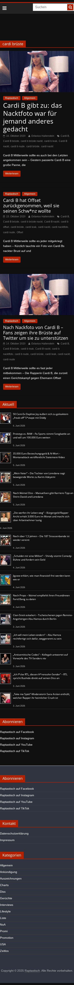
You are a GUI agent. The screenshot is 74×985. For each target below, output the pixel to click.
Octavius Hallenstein (42, 135)
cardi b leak (50, 141)
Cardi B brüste (11, 141)
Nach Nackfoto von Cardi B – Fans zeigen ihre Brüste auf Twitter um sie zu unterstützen (35, 332)
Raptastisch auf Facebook (17, 732)
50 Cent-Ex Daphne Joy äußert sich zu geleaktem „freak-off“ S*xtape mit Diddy (40, 415)
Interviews (6, 904)
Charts (4, 885)
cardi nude (9, 232)
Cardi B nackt (51, 221)
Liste (3, 918)
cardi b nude (18, 146)
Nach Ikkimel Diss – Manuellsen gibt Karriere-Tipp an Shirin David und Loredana (43, 494)
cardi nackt (47, 146)
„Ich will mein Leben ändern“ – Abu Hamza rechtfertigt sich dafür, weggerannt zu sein (37, 636)
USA (3, 944)
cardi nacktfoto (60, 227)
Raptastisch (11, 98)
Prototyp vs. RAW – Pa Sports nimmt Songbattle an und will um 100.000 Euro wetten (41, 435)
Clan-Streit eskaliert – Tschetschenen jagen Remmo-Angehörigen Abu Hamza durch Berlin (43, 617)
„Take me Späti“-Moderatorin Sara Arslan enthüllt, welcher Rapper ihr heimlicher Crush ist (41, 696)
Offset (20, 232)
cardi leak (30, 227)
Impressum (7, 840)
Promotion (6, 937)
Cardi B (65, 135)
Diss (3, 891)
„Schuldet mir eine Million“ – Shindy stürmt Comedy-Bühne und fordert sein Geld (42, 557)
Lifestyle (5, 911)
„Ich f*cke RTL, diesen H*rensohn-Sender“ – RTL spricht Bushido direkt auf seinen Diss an (40, 676)
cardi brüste (32, 146)
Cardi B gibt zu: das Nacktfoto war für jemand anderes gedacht (32, 117)
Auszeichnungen (11, 878)
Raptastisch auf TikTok (14, 751)
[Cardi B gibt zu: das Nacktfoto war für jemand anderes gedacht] (37, 53)
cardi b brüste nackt (32, 141)
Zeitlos (4, 951)
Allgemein (29, 98)
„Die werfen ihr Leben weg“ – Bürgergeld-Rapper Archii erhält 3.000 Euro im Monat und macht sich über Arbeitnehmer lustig (41, 516)
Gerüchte (6, 898)
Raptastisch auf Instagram (17, 738)
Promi (4, 931)
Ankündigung (8, 872)
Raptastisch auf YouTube (16, 744)
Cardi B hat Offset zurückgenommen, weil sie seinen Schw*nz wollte (31, 205)
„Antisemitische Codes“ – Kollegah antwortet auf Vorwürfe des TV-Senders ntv (40, 656)
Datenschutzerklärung (14, 833)
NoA (3, 924)
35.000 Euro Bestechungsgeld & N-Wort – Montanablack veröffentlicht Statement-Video (39, 455)
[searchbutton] (70, 7)
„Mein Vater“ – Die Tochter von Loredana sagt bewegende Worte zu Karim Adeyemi (39, 475)
